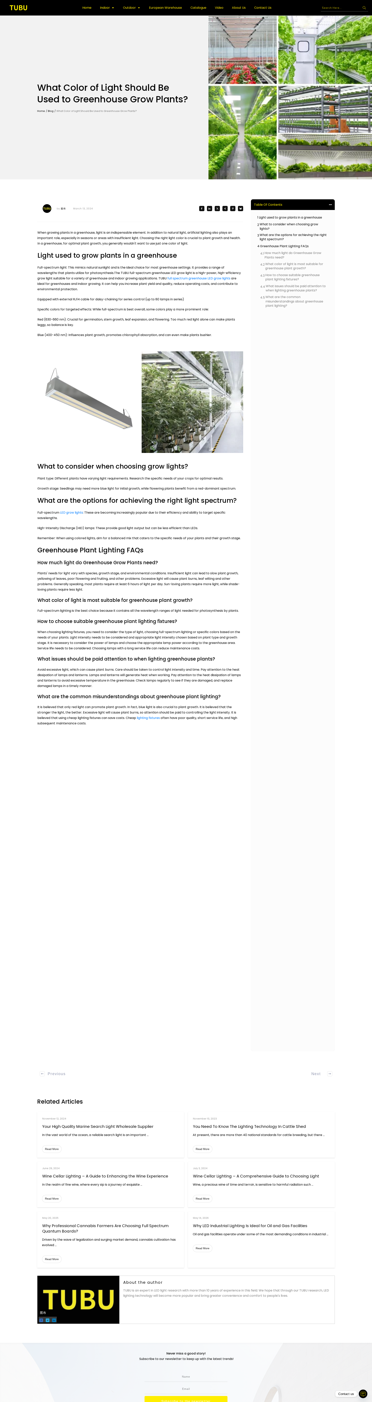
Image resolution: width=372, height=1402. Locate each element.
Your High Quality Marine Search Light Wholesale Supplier (97, 1126)
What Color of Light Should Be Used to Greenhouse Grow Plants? (112, 93)
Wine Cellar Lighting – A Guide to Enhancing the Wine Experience (105, 1176)
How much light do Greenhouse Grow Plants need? (292, 255)
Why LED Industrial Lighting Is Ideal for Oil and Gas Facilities (250, 1225)
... (148, 1135)
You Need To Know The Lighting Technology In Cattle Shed (249, 1126)
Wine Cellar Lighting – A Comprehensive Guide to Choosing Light (256, 1176)
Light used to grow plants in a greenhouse (290, 217)
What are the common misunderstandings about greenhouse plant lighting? (294, 301)
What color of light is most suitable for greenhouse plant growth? (294, 266)
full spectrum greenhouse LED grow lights (198, 278)
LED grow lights (71, 512)
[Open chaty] (363, 1394)
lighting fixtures (148, 718)
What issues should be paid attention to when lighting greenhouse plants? (296, 288)
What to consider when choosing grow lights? (289, 226)
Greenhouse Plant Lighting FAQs (284, 246)
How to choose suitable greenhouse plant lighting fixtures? (292, 277)
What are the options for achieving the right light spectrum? (293, 237)
